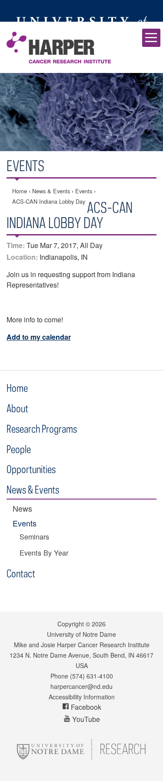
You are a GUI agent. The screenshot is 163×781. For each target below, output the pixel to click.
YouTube (85, 719)
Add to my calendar (39, 337)
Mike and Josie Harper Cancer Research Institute (59, 47)
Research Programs (42, 428)
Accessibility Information (82, 696)
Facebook (85, 707)
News (22, 508)
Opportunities (31, 469)
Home (19, 191)
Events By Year (44, 553)
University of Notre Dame (81, 634)
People (19, 449)
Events (83, 191)
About (17, 408)
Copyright (70, 623)
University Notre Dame (81, 11)
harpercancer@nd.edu (81, 686)
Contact (21, 573)
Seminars (34, 537)
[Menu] (151, 38)
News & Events (51, 191)
